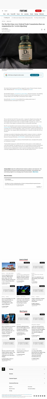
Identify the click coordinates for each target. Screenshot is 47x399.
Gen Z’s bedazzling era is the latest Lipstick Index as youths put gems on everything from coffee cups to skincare (8, 301)
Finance (18, 14)
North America (5, 324)
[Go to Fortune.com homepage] (23, 11)
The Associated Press (36, 304)
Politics (19, 324)
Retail (3, 21)
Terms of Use (25, 394)
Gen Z (7, 296)
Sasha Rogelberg (6, 335)
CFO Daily (23, 296)
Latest (8, 14)
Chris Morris (5, 28)
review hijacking (18, 89)
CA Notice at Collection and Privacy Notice (7, 395)
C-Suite (18, 273)
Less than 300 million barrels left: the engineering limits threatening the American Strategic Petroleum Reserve (38, 353)
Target (37, 296)
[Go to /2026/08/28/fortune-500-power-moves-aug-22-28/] (23, 267)
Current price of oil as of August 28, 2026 (22, 351)
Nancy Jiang (35, 303)
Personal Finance (36, 324)
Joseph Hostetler (21, 354)
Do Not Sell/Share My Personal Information (16, 395)
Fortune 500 (13, 14)
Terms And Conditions (31, 388)
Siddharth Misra (36, 358)
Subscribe (38, 10)
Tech (22, 14)
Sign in (44, 10)
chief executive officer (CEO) (37, 275)
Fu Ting (10, 358)
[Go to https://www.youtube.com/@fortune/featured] (44, 395)
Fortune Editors (21, 281)
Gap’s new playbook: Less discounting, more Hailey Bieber (38, 278)
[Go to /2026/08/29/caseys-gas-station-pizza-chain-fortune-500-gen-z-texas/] (8, 267)
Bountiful (13, 99)
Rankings (36, 14)
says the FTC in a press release (20, 93)
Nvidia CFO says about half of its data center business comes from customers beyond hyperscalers (23, 300)
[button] (4, 14)
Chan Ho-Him (5, 358)
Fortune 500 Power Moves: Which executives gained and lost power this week (23, 277)
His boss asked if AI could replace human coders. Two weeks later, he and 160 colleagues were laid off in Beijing (8, 353)
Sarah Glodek (5, 306)
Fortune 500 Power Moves (23, 274)
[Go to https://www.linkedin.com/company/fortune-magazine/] (38, 395)
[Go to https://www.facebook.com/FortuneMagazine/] (34, 395)
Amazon (9, 21)
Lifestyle (31, 14)
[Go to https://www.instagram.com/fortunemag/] (40, 395)
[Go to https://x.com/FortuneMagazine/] (36, 395)
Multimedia (41, 14)
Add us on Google (34, 75)
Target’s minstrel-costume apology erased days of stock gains (38, 300)
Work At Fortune (12, 388)
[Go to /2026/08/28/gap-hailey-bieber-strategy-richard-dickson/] (38, 267)
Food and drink (9, 273)
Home (4, 14)
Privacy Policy (30, 394)
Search (6, 10)
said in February (21, 137)
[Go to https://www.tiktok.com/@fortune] (42, 395)
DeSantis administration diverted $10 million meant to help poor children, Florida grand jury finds (23, 328)
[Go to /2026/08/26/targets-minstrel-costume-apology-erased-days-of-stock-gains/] (38, 290)
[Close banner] (41, 75)
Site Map (10, 390)
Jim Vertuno (20, 332)
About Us (10, 386)
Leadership (26, 14)
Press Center (30, 386)
